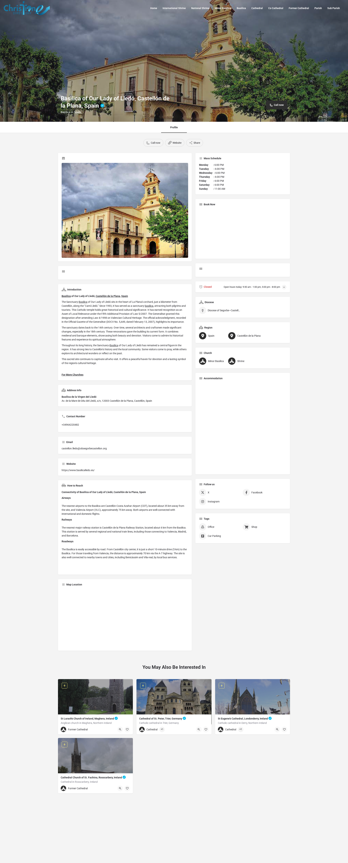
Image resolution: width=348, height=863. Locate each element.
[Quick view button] (120, 729)
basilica (149, 305)
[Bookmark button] (127, 729)
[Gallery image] (125, 210)
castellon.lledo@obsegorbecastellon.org (84, 448)
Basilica (241, 8)
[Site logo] (27, 7)
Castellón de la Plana (108, 296)
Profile (174, 127)
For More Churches (72, 374)
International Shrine (174, 8)
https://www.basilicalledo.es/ (78, 470)
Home (153, 8)
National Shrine (200, 8)
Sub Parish (333, 8)
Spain (124, 296)
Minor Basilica (223, 8)
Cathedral (257, 8)
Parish (318, 8)
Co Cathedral (275, 8)
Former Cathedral (299, 8)
